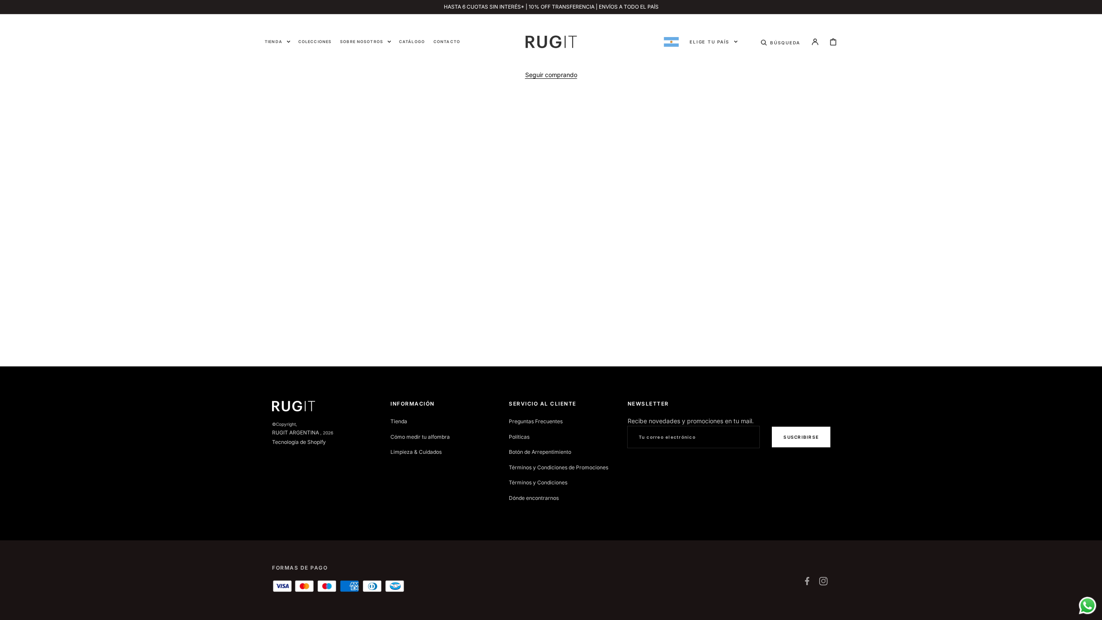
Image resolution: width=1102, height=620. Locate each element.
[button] (780, 41)
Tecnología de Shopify (299, 442)
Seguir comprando (551, 74)
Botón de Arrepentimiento (540, 452)
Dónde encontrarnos (534, 498)
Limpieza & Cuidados (416, 452)
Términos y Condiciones (538, 482)
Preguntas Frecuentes (536, 421)
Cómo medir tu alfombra (420, 437)
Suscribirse (801, 437)
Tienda (398, 421)
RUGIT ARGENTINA (295, 432)
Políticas (519, 437)
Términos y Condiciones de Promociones (558, 467)
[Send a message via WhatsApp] (1087, 605)
